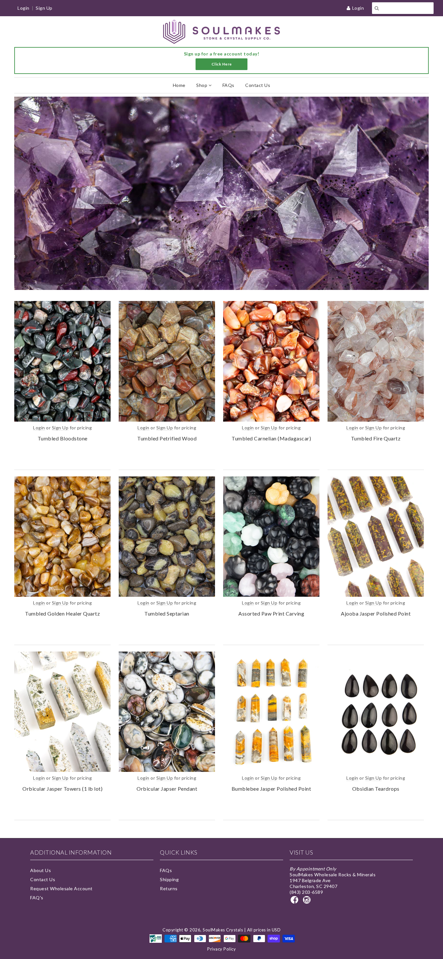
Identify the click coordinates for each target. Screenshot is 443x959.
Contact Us (257, 85)
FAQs (228, 85)
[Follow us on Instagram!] (308, 901)
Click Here (221, 64)
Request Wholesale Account (61, 888)
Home (179, 85)
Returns (169, 888)
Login (358, 8)
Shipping (169, 879)
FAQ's (36, 897)
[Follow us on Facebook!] (295, 901)
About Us (40, 870)
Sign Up (44, 8)
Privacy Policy (221, 949)
